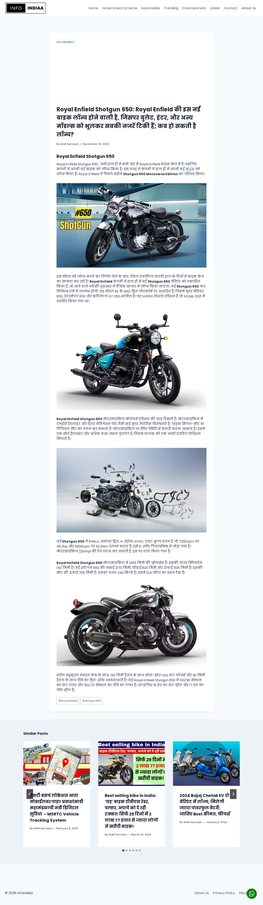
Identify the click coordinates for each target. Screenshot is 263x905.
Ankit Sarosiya (69, 144)
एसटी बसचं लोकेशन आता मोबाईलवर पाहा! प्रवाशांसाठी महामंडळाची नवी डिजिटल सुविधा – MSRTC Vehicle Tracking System (56, 808)
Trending (171, 8)
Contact (231, 8)
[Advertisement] (131, 75)
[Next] (233, 794)
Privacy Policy (224, 893)
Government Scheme (119, 8)
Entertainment (194, 8)
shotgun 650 (91, 700)
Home (93, 8)
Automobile (150, 8)
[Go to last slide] (30, 794)
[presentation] (56, 763)
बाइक (190, 169)
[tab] (123, 850)
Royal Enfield (67, 700)
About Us (248, 8)
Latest (215, 8)
